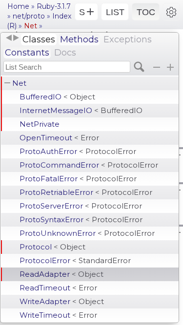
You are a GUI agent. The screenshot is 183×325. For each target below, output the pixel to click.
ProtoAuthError (78, 151)
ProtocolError (75, 260)
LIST (115, 12)
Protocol (52, 246)
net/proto (29, 16)
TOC (146, 12)
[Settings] (171, 11)
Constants (27, 52)
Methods (79, 39)
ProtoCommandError (89, 165)
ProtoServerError (81, 205)
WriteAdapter (62, 301)
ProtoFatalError (78, 178)
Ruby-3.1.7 (54, 6)
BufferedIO (57, 96)
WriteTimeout (58, 315)
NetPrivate (40, 124)
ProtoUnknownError (87, 233)
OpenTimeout (59, 137)
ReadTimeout (58, 287)
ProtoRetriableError (86, 192)
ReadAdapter (61, 274)
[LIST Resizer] (12, 38)
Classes (38, 39)
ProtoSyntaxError (81, 219)
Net (19, 83)
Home (18, 6)
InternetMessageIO (81, 110)
